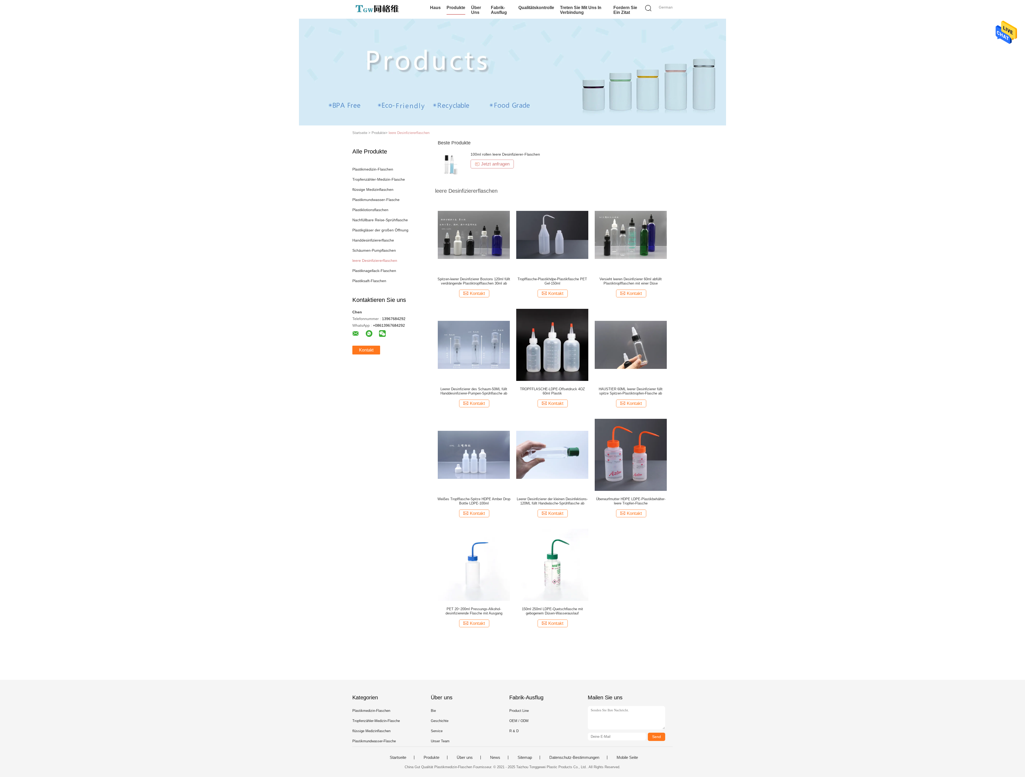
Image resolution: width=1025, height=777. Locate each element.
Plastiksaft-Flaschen (369, 281)
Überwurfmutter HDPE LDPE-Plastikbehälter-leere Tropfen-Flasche (630, 501)
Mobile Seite (627, 757)
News (495, 757)
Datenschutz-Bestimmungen (574, 757)
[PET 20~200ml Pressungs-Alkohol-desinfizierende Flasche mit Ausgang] (474, 564)
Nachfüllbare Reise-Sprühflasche (380, 220)
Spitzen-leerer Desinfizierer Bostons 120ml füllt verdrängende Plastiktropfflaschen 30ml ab (473, 281)
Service (437, 731)
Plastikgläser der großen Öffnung (380, 230)
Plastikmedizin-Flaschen (372, 169)
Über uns (476, 10)
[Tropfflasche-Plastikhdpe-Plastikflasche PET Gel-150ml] (552, 234)
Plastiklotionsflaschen (370, 210)
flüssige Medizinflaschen (372, 189)
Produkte (456, 7)
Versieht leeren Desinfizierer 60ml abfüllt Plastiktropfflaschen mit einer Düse (631, 281)
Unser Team (440, 741)
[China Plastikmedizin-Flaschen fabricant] (378, 9)
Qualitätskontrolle (536, 7)
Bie (433, 711)
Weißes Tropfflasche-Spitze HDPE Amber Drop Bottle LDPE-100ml (473, 501)
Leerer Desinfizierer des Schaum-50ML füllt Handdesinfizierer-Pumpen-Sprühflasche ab (473, 391)
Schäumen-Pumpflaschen (374, 250)
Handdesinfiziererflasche (373, 240)
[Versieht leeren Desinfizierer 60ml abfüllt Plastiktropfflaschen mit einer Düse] (631, 234)
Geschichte (439, 721)
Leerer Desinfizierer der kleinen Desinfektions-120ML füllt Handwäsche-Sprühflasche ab (552, 501)
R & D (514, 731)
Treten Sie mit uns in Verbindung (580, 10)
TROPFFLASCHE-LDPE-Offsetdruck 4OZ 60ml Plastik (552, 391)
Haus (435, 7)
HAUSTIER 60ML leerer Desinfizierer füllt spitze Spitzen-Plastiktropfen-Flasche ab (631, 391)
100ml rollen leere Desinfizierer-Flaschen (505, 154)
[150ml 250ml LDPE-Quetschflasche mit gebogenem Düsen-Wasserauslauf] (552, 564)
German (666, 7)
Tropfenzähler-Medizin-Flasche (378, 179)
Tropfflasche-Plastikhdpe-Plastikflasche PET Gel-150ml (552, 281)
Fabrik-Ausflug (499, 10)
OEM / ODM (519, 721)
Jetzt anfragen (495, 164)
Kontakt (366, 350)
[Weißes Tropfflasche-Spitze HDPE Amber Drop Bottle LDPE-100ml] (474, 454)
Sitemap (525, 757)
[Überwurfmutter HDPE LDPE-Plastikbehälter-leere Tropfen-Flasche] (631, 454)
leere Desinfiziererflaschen (409, 133)
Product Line (519, 711)
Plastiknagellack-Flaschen (374, 271)
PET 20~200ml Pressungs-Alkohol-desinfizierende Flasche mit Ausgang (474, 611)
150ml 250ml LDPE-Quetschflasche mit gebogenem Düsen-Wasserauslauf (552, 611)
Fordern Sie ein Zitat (625, 10)
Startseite (398, 757)
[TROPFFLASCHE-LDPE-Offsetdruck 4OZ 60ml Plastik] (552, 344)
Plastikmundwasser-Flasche (376, 200)
